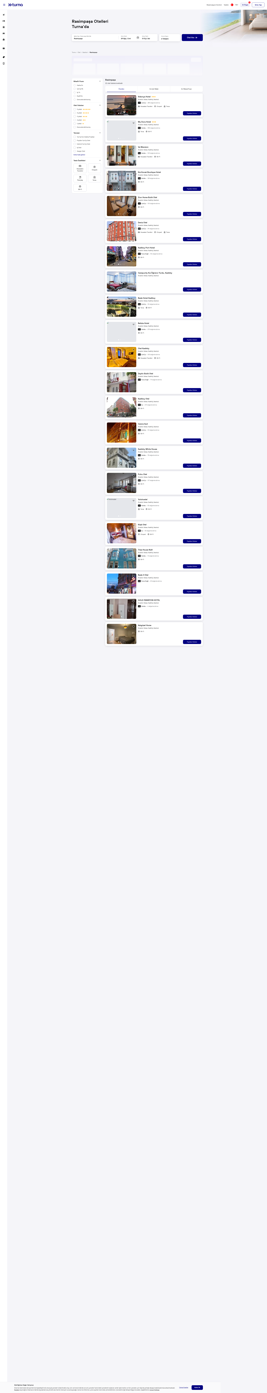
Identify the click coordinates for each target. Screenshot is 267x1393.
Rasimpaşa (93, 52)
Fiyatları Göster (192, 113)
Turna (74, 52)
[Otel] (3, 21)
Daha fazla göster (79, 155)
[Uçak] (3, 15)
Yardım (226, 5)
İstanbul (85, 52)
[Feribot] (3, 39)
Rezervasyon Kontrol (214, 5)
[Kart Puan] (3, 48)
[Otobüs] (3, 27)
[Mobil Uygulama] (3, 63)
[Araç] (3, 33)
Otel (79, 52)
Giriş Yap (258, 5)
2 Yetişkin (165, 39)
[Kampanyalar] (3, 57)
